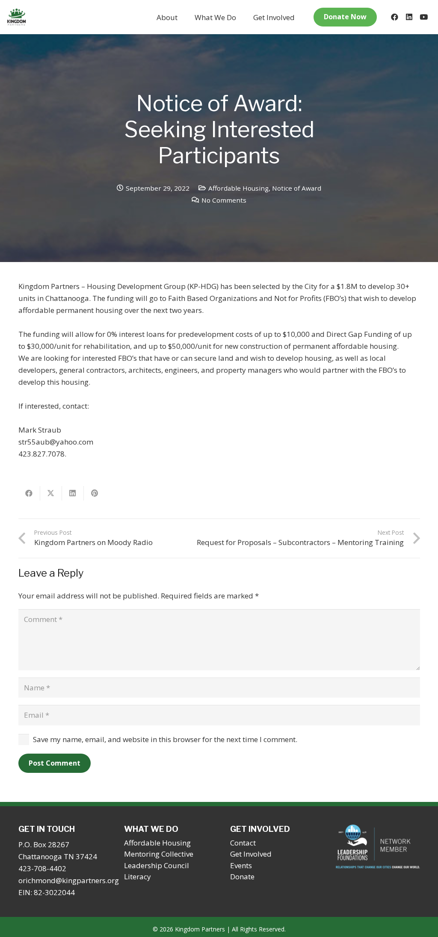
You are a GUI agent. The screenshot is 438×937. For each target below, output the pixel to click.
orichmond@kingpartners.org (68, 880)
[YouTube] (423, 17)
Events (241, 865)
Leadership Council (156, 865)
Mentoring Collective (158, 854)
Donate (242, 876)
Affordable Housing (238, 188)
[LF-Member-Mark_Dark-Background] (378, 847)
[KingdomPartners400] (16, 17)
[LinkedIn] (409, 17)
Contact (243, 843)
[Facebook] (394, 17)
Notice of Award (296, 188)
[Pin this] (95, 493)
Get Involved (251, 854)
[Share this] (29, 493)
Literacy (137, 876)
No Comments (223, 200)
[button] (184, 17)
